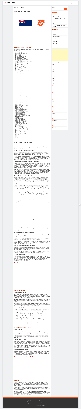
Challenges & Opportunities (20, 45)
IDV (53, 101)
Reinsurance (50, 3)
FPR (53, 87)
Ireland (54, 113)
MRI (53, 106)
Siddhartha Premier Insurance (57, 41)
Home (44, 3)
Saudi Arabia (54, 125)
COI (53, 71)
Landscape (17, 43)
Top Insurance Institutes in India (57, 31)
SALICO (54, 46)
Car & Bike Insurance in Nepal (57, 34)
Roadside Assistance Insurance (57, 32)
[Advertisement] (60, 55)
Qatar (53, 123)
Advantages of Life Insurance (57, 14)
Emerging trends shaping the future (21, 44)
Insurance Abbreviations (56, 62)
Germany (54, 111)
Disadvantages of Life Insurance (57, 16)
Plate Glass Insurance (56, 23)
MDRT (54, 104)
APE (53, 66)
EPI (53, 83)
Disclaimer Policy (42, 405)
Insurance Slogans (55, 21)
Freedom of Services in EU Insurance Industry (59, 18)
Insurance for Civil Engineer (57, 20)
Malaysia (54, 116)
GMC (53, 92)
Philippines (54, 122)
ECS (53, 80)
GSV (53, 94)
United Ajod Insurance (56, 38)
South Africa (54, 127)
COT (53, 73)
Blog (46, 3)
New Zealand (55, 120)
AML (53, 64)
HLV (53, 97)
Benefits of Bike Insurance (56, 36)
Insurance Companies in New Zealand (21, 39)
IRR (53, 103)
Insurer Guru (40, 399)
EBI (53, 78)
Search (53, 7)
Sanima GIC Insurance (56, 45)
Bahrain (54, 109)
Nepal (54, 118)
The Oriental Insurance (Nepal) (57, 39)
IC (53, 99)
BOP (53, 69)
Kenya (54, 115)
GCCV (54, 90)
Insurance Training (69, 3)
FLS (53, 85)
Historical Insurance (62, 3)
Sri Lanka (54, 129)
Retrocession (56, 3)
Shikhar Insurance (55, 43)
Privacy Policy (38, 405)
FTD (53, 89)
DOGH (54, 76)
